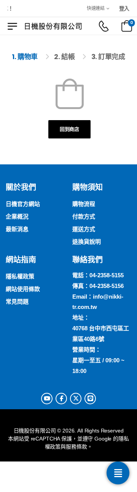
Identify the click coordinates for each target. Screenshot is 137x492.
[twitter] (75, 398)
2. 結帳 (64, 56)
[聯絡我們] (118, 472)
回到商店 (69, 129)
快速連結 (96, 8)
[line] (90, 398)
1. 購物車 (24, 56)
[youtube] (47, 398)
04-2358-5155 (106, 275)
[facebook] (61, 398)
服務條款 (76, 447)
